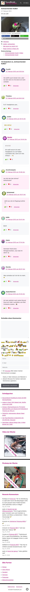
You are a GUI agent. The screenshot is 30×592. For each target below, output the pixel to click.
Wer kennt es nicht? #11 (10, 46)
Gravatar (7, 371)
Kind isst (12, 499)
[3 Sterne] (3, 33)
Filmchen (6, 41)
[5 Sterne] (6, 33)
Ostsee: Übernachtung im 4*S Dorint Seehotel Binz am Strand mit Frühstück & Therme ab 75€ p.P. (15, 409)
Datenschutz (11, 586)
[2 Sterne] (2, 33)
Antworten (16, 85)
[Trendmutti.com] (9, 3)
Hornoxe (5, 575)
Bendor (9, 137)
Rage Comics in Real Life (11, 48)
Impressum (19, 586)
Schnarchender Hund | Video (14, 53)
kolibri (5, 44)
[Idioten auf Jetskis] (15, 446)
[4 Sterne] (4, 33)
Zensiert (4, 572)
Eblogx (4, 567)
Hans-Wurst (6, 569)
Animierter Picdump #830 (18, 521)
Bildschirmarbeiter (8, 580)
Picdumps (5, 577)
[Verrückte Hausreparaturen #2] (15, 477)
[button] (20, 3)
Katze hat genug (12, 551)
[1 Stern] (1, 33)
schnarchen (11, 44)
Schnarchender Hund (11, 55)
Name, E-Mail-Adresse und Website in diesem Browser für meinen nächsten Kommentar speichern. (15, 379)
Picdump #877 (14, 528)
